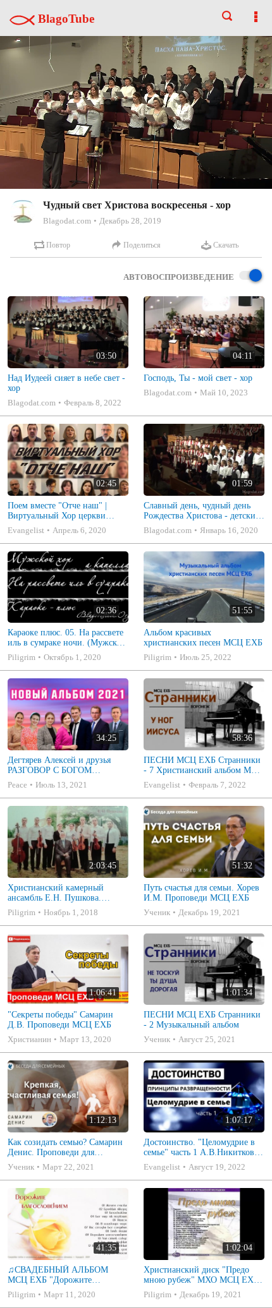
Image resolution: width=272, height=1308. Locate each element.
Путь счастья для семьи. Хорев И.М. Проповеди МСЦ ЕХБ (201, 893)
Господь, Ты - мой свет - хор (198, 378)
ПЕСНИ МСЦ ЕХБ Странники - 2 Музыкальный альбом (202, 1019)
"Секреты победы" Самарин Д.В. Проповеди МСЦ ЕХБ (60, 1019)
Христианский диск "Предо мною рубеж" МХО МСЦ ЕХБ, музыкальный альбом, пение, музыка (202, 1275)
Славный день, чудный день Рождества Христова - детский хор (202, 511)
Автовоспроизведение (178, 277)
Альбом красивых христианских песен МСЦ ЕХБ (203, 637)
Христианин (29, 1039)
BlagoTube (64, 18)
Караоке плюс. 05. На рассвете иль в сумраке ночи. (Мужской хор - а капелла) (67, 638)
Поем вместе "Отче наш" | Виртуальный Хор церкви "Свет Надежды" (57, 511)
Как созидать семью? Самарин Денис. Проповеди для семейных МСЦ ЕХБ (65, 1147)
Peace (17, 784)
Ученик (157, 912)
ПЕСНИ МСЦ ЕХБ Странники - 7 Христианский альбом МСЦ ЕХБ (203, 765)
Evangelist (26, 530)
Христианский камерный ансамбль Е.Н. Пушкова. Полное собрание (56, 893)
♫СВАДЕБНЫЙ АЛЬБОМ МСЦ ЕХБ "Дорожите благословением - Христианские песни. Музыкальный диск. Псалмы (62, 1275)
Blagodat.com (67, 220)
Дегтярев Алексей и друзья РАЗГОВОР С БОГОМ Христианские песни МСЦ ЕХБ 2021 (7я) (59, 765)
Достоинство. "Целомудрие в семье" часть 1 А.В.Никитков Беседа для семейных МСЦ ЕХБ (199, 1147)
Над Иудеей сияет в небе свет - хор (66, 383)
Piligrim (21, 657)
